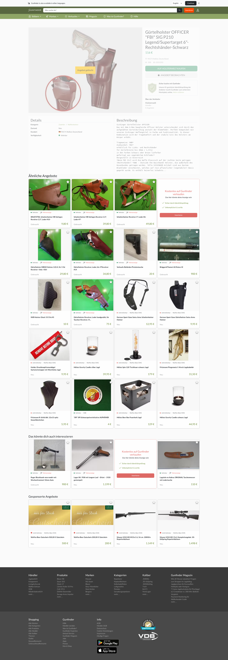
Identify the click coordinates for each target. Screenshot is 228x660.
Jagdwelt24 (32, 579)
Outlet (30, 638)
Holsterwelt (150, 103)
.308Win (145, 579)
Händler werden (69, 626)
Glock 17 (60, 584)
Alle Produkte (33, 628)
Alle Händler (33, 631)
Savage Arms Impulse (65, 594)
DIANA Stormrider (64, 592)
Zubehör (62, 124)
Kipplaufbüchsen (120, 581)
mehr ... (31, 594)
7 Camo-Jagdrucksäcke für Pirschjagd (185, 589)
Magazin (93, 16)
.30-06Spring (147, 581)
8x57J (144, 589)
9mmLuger (146, 592)
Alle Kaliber (32, 633)
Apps (64, 641)
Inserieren (189, 10)
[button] (197, 10)
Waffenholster (73, 124)
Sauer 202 (61, 581)
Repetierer (118, 579)
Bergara (89, 592)
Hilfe (136, 16)
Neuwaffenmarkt (34, 641)
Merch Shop (67, 646)
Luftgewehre (119, 586)
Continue (190, 3)
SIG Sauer (89, 581)
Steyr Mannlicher (92, 586)
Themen (31, 636)
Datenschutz (101, 628)
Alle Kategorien (34, 626)
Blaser (88, 584)
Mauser (88, 579)
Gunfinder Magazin (70, 636)
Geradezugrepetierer (122, 592)
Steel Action (90, 589)
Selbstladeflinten (120, 584)
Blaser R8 (60, 579)
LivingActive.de (34, 584)
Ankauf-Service (68, 633)
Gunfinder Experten (70, 631)
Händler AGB (102, 626)
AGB (98, 623)
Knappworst (33, 581)
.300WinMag (147, 584)
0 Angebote (149, 108)
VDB (30, 589)
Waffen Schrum (34, 586)
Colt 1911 (61, 589)
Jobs (64, 638)
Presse (65, 644)
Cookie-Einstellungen (105, 631)
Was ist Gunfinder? (115, 16)
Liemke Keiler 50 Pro (65, 586)
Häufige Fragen (102, 636)
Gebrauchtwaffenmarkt (37, 644)
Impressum (101, 633)
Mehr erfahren (178, 92)
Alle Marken (33, 623)
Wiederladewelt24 (35, 592)
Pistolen (117, 589)
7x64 (144, 586)
